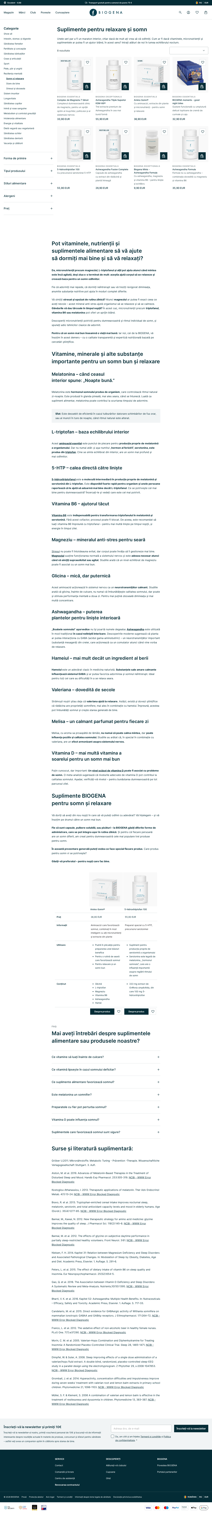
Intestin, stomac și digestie (17, 38)
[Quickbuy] (87, 86)
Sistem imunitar (11, 93)
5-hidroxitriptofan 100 (68, 169)
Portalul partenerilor (167, 1472)
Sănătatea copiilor (13, 103)
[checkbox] (112, 1436)
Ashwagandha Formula (184, 169)
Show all (8, 33)
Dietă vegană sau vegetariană (19, 128)
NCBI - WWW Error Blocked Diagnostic (97, 1194)
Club (33, 12)
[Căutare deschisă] (180, 12)
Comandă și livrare (64, 1472)
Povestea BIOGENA (167, 1465)
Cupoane (110, 1472)
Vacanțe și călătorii (13, 143)
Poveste (45, 12)
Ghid (108, 1478)
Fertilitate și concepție (15, 48)
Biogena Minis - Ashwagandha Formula (145, 171)
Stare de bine (13, 83)
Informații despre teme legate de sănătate (93, 1497)
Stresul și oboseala (15, 88)
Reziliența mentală (13, 73)
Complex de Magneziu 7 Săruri (72, 100)
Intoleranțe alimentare (15, 118)
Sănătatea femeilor (13, 43)
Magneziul (58, 555)
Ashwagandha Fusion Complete (112, 169)
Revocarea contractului (67, 1484)
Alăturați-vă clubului (116, 1465)
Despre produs (102, 1011)
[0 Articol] (205, 12)
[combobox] (188, 50)
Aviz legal (50, 1497)
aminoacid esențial (70, 443)
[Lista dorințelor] (197, 12)
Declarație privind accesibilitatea (127, 1497)
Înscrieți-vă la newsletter (191, 1428)
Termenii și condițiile (150, 1436)
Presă (24, 1497)
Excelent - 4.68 (14, 3)
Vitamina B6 (59, 515)
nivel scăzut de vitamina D (108, 770)
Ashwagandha (135, 629)
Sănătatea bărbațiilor (14, 53)
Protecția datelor (36, 1497)
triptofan (70, 452)
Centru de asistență (65, 1478)
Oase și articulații (12, 58)
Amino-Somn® (141, 100)
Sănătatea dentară (13, 138)
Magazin (9, 12)
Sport (6, 63)
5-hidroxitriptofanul (64, 479)
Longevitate (10, 98)
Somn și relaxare (15, 78)
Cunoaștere (62, 12)
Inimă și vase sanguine (15, 108)
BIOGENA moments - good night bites (186, 102)
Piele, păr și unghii (13, 68)
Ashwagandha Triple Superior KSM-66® (111, 102)
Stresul (56, 551)
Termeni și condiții (64, 1497)
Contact (59, 1465)
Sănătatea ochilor (12, 133)
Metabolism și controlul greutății (20, 113)
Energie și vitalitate (13, 123)
